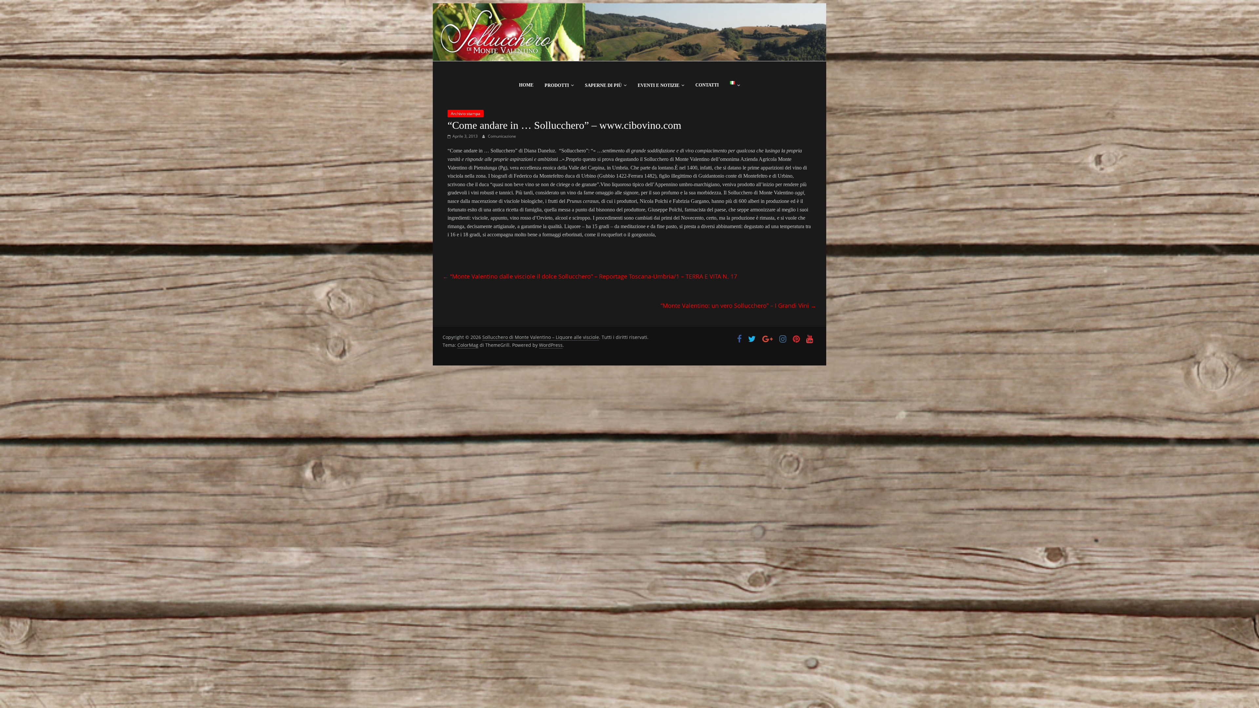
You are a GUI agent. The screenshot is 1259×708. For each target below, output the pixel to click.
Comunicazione (502, 136)
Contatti (707, 85)
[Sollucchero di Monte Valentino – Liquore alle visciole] (629, 7)
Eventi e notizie (658, 85)
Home (526, 85)
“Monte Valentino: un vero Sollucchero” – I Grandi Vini (738, 305)
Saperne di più (603, 85)
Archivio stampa (465, 113)
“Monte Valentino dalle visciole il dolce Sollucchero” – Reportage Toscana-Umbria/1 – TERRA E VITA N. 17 (590, 276)
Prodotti (557, 85)
